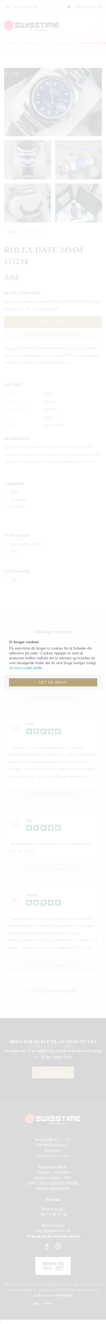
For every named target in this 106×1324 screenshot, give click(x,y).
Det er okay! (53, 682)
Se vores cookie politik (25, 668)
